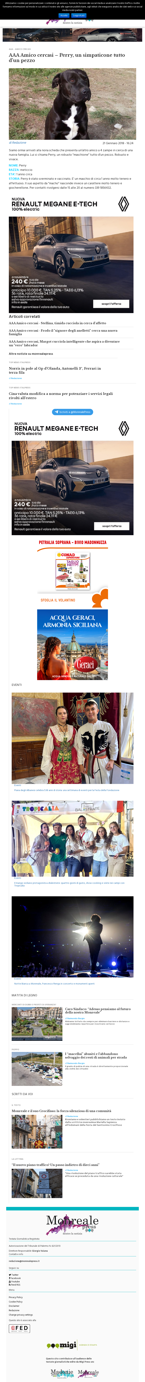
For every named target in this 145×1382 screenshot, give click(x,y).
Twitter (14, 1275)
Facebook (15, 1279)
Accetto (64, 15)
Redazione (14, 1311)
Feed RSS (15, 1285)
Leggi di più (79, 15)
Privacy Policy (16, 1298)
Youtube (15, 1282)
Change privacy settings (21, 1315)
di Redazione (17, 143)
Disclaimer (14, 1306)
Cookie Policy (15, 1302)
